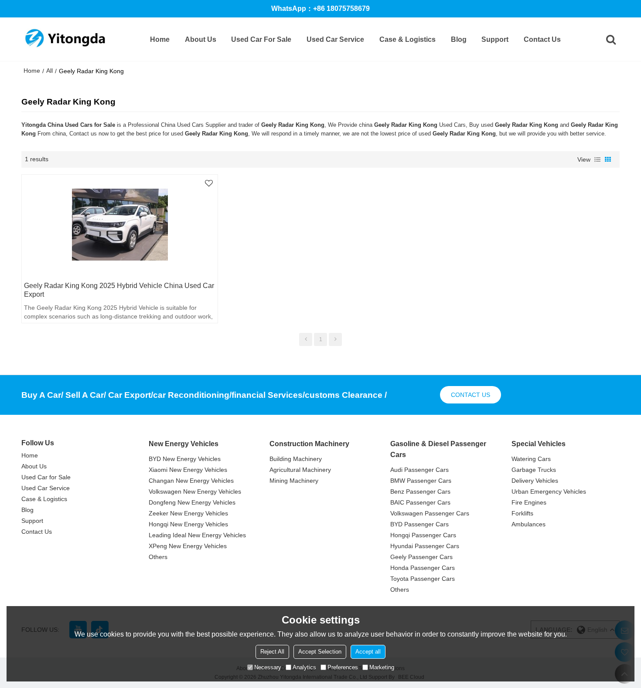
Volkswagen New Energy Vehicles (195, 491)
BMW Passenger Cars (420, 480)
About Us (200, 39)
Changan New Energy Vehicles (191, 480)
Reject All (272, 651)
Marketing (381, 667)
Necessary (267, 667)
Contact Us (542, 39)
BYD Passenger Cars (419, 524)
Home (160, 39)
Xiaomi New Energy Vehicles (188, 469)
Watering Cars (531, 458)
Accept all (368, 651)
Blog (459, 39)
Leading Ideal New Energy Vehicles (197, 535)
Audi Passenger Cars (419, 469)
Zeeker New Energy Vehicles (188, 513)
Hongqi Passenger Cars (423, 535)
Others (158, 556)
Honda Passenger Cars (422, 567)
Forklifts (522, 513)
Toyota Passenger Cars (422, 578)
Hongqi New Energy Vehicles (188, 524)
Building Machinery (295, 458)
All (49, 70)
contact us (470, 394)
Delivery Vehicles (534, 480)
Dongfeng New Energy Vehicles (192, 502)
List (597, 159)
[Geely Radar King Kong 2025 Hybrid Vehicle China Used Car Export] (119, 225)
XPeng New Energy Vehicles (188, 545)
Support (494, 39)
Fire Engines (528, 502)
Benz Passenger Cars (420, 491)
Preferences (342, 667)
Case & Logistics (407, 39)
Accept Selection (319, 651)
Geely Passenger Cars (421, 556)
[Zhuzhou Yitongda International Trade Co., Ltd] (65, 39)
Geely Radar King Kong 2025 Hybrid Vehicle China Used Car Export (119, 290)
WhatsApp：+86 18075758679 (320, 8)
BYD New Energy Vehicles (185, 458)
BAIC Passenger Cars (420, 502)
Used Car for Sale (261, 39)
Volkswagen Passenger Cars (429, 513)
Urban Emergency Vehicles (548, 491)
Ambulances (528, 524)
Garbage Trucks (533, 469)
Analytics (304, 667)
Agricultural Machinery (300, 469)
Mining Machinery (293, 480)
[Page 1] (305, 339)
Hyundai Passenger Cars (424, 545)
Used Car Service (335, 39)
